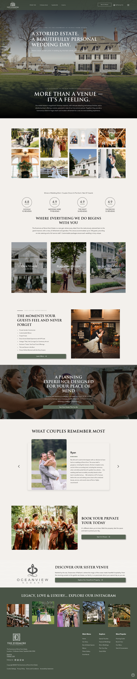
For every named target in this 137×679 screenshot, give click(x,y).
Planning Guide (120, 638)
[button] (128, 5)
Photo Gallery (86, 651)
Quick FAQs (102, 651)
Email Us (64, 5)
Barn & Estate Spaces (88, 645)
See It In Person (104, 4)
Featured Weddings (104, 642)
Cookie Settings (11, 668)
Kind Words (85, 654)
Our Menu (119, 645)
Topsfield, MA (55, 5)
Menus (84, 648)
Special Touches (103, 638)
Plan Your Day (103, 648)
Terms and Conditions (32, 668)
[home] (15, 5)
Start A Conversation (122, 648)
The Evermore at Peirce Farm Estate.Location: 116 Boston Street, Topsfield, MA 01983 (21, 650)
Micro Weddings (104, 645)
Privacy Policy (21, 668)
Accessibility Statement (46, 668)
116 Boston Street (44, 5)
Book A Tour (119, 642)
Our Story (85, 642)
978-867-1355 (33, 5)
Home (84, 638)
